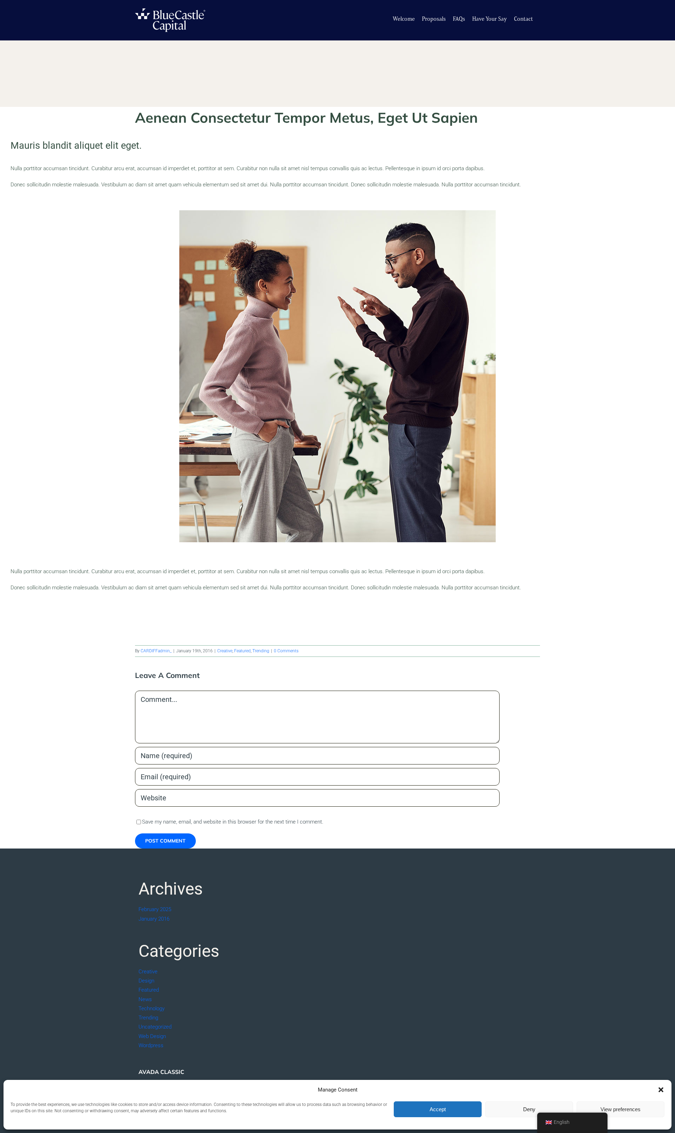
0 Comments (286, 650)
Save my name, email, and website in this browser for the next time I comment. (232, 822)
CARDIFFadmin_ (156, 650)
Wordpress (151, 1045)
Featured (242, 650)
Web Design (152, 1036)
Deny (529, 1109)
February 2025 (155, 909)
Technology (152, 1008)
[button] (660, 1089)
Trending (260, 650)
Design (146, 981)
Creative (224, 650)
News (145, 999)
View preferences (620, 1109)
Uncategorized (155, 1027)
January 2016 (154, 919)
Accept (438, 1109)
